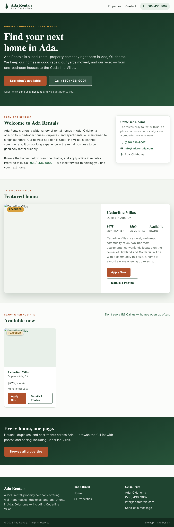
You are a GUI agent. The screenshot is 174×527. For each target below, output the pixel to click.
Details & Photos (122, 282)
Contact (130, 6)
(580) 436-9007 (156, 6)
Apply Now (118, 272)
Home (78, 493)
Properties (114, 6)
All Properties (83, 499)
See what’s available (25, 80)
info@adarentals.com (139, 148)
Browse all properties (26, 451)
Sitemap (149, 522)
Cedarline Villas (18, 372)
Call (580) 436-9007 (70, 80)
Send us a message (30, 91)
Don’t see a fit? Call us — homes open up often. (137, 314)
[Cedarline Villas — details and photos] (30, 347)
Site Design (163, 522)
